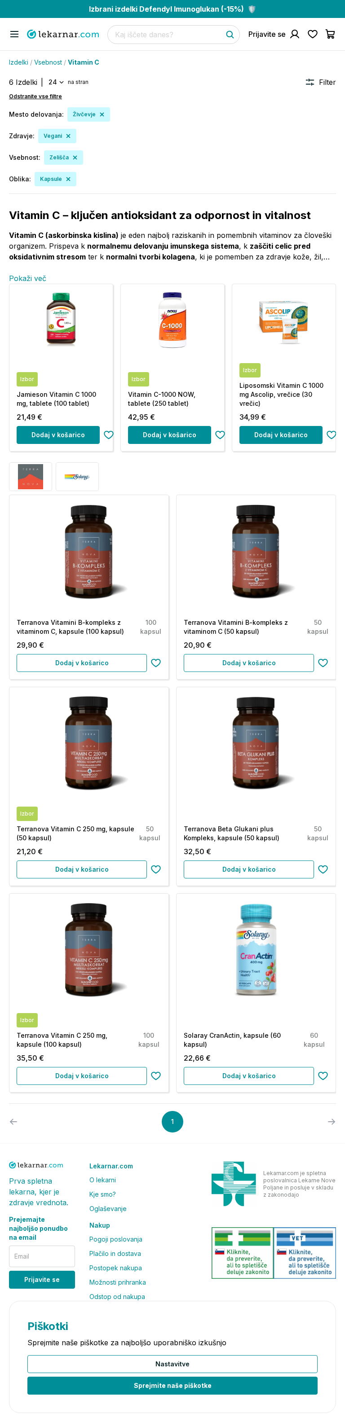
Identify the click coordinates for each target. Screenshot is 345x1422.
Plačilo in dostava (115, 1253)
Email (21, 1256)
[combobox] (55, 82)
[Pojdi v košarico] (330, 34)
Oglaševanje (108, 1208)
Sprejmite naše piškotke (173, 1385)
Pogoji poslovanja (115, 1239)
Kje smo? (102, 1194)
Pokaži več (27, 278)
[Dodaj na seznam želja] (108, 435)
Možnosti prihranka (117, 1282)
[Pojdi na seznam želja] (312, 34)
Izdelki (18, 62)
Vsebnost (48, 62)
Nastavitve (172, 1364)
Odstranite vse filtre (35, 96)
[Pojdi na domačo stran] (63, 34)
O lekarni (102, 1180)
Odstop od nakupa (117, 1296)
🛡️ (173, 8)
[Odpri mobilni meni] (14, 34)
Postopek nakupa (115, 1268)
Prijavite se (42, 1279)
